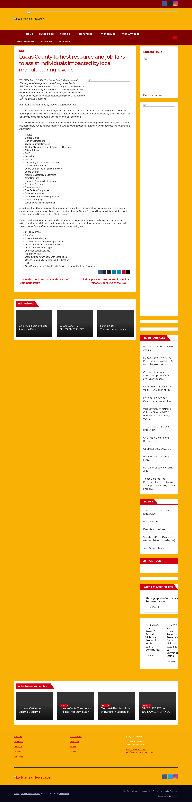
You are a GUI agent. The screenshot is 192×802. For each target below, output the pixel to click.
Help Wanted (153, 607)
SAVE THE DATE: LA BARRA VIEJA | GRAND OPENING (155, 712)
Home (29, 34)
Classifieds (46, 34)
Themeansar (64, 794)
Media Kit (46, 41)
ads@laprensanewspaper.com (140, 752)
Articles (64, 705)
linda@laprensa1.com (136, 749)
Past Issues (108, 34)
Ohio (21, 51)
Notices (150, 655)
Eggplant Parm (151, 521)
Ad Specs (18, 741)
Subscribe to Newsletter (167, 796)
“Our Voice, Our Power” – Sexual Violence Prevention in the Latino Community (152, 637)
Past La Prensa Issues (153, 95)
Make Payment (26, 41)
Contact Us (19, 751)
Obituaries (85, 34)
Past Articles (130, 34)
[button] (169, 37)
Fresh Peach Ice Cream (155, 529)
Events (73, 746)
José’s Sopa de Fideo (153, 548)
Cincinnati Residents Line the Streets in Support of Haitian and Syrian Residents (157, 375)
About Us (18, 746)
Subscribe (18, 757)
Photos (65, 34)
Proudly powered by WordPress (27, 794)
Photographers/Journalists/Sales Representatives (165, 600)
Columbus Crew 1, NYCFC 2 (157, 449)
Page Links (65, 41)
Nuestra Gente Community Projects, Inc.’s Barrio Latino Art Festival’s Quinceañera (158, 361)
